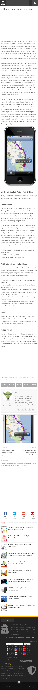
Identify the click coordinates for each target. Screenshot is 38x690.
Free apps (15, 377)
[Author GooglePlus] (29, 409)
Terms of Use (4, 664)
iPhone (20, 377)
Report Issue (12, 664)
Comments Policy (22, 465)
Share (5, 384)
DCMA (8, 675)
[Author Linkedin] (26, 409)
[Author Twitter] (22, 409)
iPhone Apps (26, 377)
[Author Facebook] (19, 409)
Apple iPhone (8, 377)
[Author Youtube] (33, 409)
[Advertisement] (19, 25)
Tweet (12, 384)
